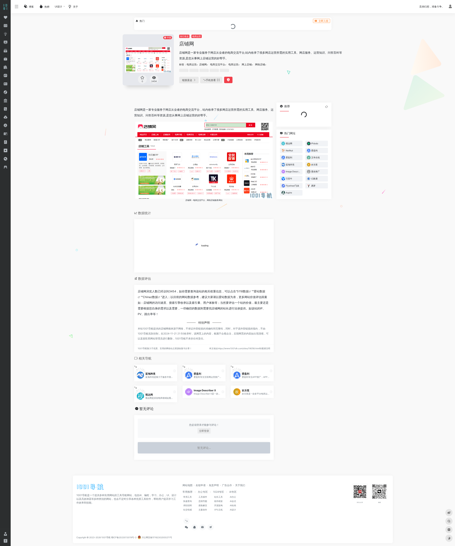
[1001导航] (90, 488)
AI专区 (233, 491)
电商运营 (196, 36)
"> (209, 80)
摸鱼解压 (203, 505)
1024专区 (218, 491)
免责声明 (214, 485)
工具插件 (203, 497)
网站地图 (187, 485)
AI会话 (233, 501)
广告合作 (227, 485)
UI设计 (58, 6)
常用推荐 (187, 491)
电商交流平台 (217, 64)
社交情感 (187, 509)
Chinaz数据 (150, 297)
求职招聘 (187, 505)
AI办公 (233, 497)
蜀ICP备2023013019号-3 (123, 537)
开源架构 (218, 505)
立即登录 (204, 430)
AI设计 (233, 509)
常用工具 (187, 497)
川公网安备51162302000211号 (156, 537)
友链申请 (201, 485)
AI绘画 (233, 505)
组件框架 (218, 501)
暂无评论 (146, 409)
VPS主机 (218, 509)
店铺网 (203, 64)
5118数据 (243, 291)
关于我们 (240, 485)
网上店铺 (247, 64)
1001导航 (106, 537)
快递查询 (187, 501)
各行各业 (184, 36)
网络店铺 (260, 64)
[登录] (450, 7)
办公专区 (203, 491)
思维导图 (203, 501)
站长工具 (218, 497)
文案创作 (203, 509)
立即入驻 (323, 20)
